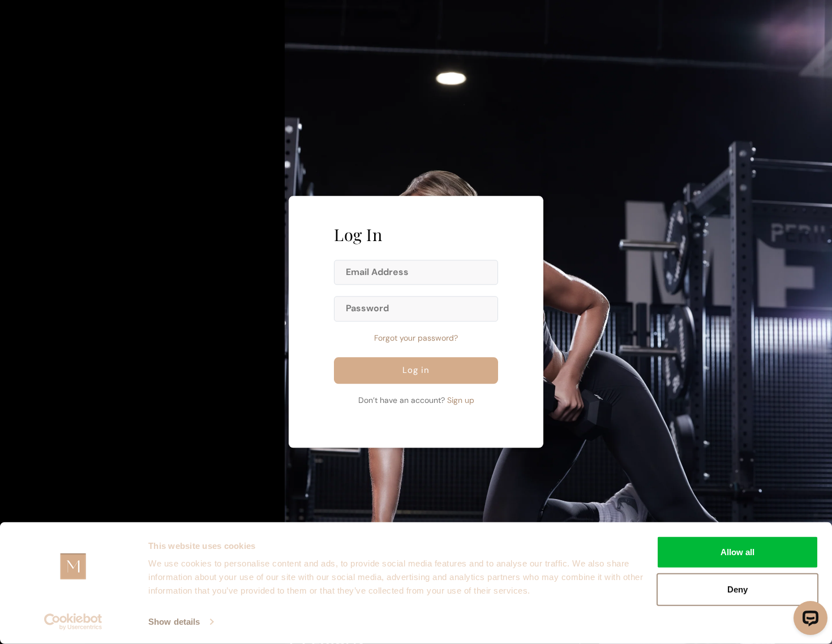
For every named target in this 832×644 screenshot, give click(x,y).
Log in (416, 370)
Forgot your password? (416, 338)
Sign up (460, 401)
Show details (174, 621)
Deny (737, 589)
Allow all (737, 552)
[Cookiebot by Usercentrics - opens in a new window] (73, 621)
